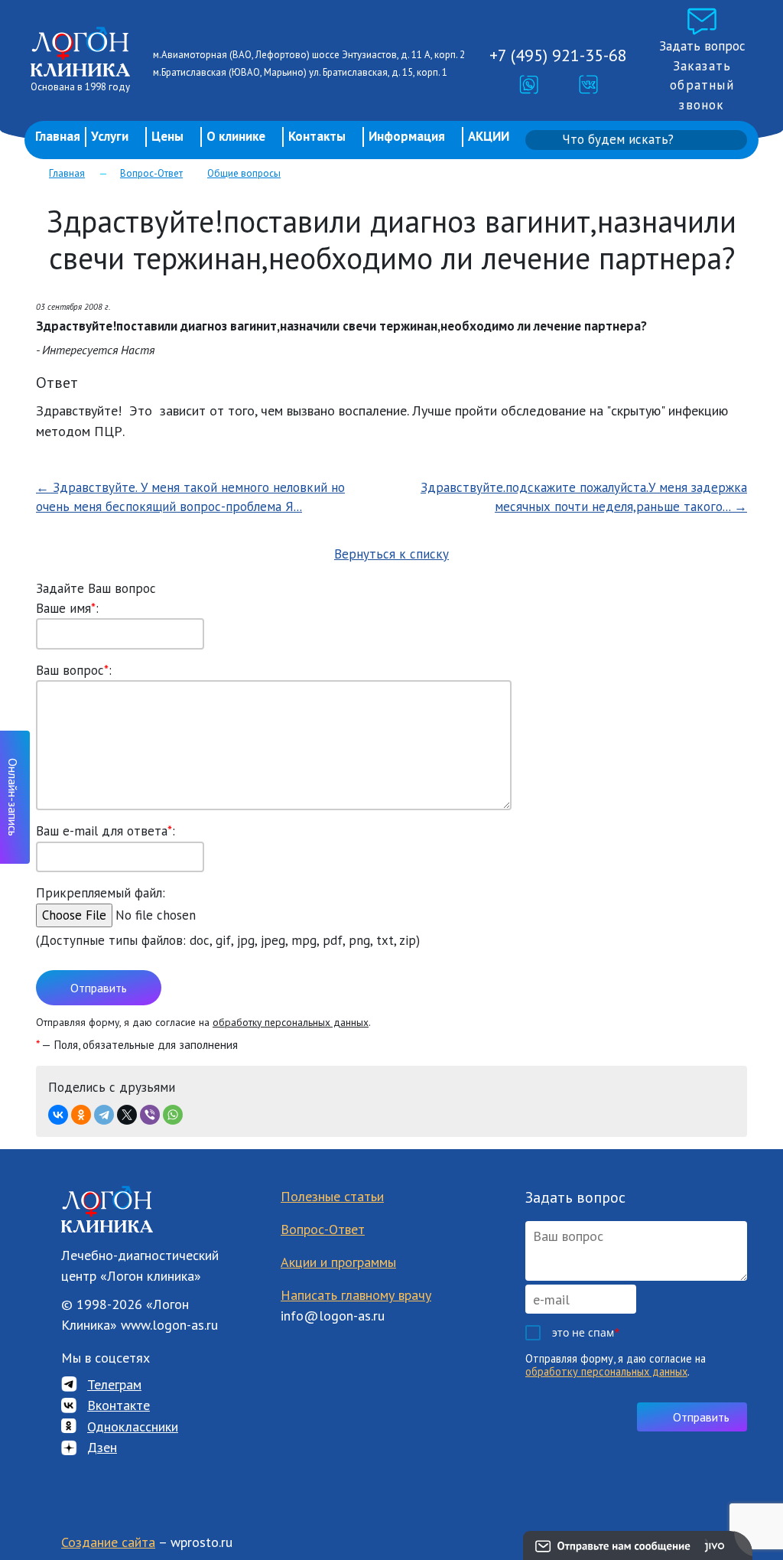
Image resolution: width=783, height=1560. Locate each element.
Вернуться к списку (391, 554)
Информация (407, 136)
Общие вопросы (244, 173)
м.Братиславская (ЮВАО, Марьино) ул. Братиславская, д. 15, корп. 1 (300, 72)
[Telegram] (104, 1115)
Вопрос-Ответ (151, 173)
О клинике (235, 136)
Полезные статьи (332, 1196)
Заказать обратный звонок (702, 85)
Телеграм (114, 1384)
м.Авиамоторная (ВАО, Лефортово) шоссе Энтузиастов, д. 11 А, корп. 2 (309, 54)
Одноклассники (132, 1426)
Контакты (317, 136)
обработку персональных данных (291, 1022)
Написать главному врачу (356, 1295)
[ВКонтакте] (58, 1115)
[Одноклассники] (81, 1115)
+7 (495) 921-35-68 (558, 55)
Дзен (102, 1447)
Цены (167, 136)
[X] (127, 1115)
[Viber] (150, 1115)
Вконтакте (118, 1405)
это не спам (586, 1332)
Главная (57, 136)
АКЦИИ (488, 136)
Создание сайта (108, 1542)
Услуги (109, 136)
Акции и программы (338, 1262)
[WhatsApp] (173, 1115)
